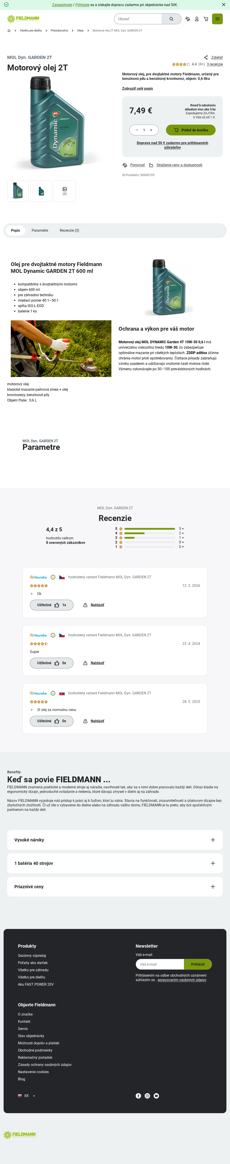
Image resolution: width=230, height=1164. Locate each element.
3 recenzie (215, 64)
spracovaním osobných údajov (182, 980)
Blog (21, 1079)
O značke (25, 1014)
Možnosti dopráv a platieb (38, 1043)
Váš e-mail (144, 955)
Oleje (80, 30)
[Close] (223, 4)
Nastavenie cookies (33, 1072)
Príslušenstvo (59, 30)
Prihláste (82, 5)
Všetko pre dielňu (31, 30)
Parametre (40, 230)
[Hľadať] (171, 19)
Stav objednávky (31, 1036)
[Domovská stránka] (9, 30)
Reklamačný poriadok (35, 1057)
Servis (23, 1029)
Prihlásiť (198, 964)
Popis (15, 230)
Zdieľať (217, 57)
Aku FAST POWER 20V (36, 984)
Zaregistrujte (62, 5)
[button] (191, 130)
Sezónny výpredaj (32, 955)
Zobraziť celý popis (137, 88)
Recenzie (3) (69, 230)
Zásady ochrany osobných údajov (45, 1065)
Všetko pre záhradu (33, 970)
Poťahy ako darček (33, 963)
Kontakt (24, 1021)
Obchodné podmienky (35, 1050)
